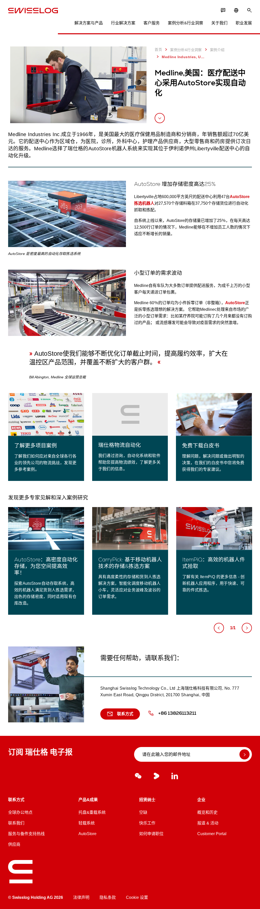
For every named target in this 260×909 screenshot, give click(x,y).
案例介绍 (217, 50)
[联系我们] (222, 10)
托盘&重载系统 (92, 812)
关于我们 (219, 23)
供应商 (14, 844)
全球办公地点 (20, 812)
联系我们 (16, 823)
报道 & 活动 (207, 823)
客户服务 (151, 23)
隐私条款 (108, 897)
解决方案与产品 (88, 23)
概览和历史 (207, 812)
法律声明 (81, 897)
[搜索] (249, 10)
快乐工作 (147, 823)
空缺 (143, 812)
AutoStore (235, 303)
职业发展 (244, 23)
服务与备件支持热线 (26, 834)
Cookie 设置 (137, 897)
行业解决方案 (123, 23)
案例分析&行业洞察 (185, 23)
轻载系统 (86, 823)
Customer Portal (211, 834)
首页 (158, 49)
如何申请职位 (151, 834)
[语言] (236, 10)
